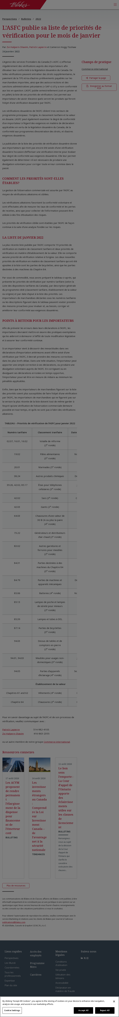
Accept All (83, 1010)
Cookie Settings (12, 1010)
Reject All (105, 1010)
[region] (59, 1006)
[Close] (114, 1001)
